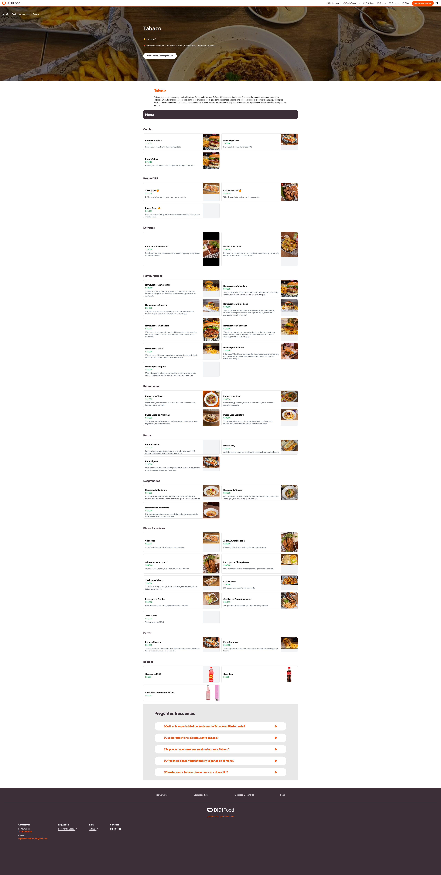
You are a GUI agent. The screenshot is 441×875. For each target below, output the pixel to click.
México (226, 816)
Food (14, 14)
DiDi (7, 14)
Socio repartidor (201, 795)
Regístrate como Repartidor (423, 3)
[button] (423, 3)
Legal (282, 795)
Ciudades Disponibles (244, 795)
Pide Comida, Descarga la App (160, 56)
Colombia (210, 816)
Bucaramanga (24, 14)
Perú (232, 816)
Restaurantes (162, 795)
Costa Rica (219, 816)
